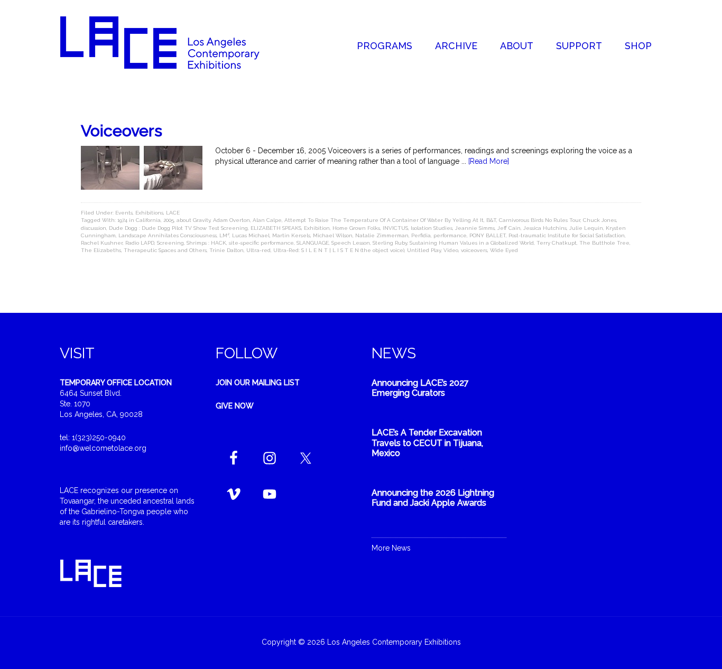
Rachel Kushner (102, 243)
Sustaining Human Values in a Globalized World (472, 243)
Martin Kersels (291, 235)
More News (391, 548)
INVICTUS (395, 228)
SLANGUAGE (313, 243)
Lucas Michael (251, 235)
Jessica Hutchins (545, 228)
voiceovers (474, 250)
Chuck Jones (599, 220)
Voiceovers (121, 131)
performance (450, 235)
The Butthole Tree (604, 243)
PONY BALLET (487, 235)
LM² (224, 235)
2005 (168, 220)
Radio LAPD (139, 243)
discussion (93, 228)
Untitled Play (424, 250)
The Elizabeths (101, 250)
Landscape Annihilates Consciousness (167, 235)
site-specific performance (261, 243)
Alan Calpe (267, 220)
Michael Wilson (333, 235)
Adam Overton (231, 220)
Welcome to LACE (171, 42)
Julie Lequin (586, 228)
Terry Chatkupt (556, 243)
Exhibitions (149, 213)
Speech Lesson (350, 243)
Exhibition (317, 228)
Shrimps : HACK (206, 243)
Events (124, 213)
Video (450, 250)
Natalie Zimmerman (382, 235)
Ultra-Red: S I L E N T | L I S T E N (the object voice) (338, 250)
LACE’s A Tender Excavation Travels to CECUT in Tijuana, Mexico (427, 443)
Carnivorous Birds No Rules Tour (539, 220)
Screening (170, 243)
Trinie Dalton (226, 250)
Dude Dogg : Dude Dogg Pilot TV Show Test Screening (178, 228)
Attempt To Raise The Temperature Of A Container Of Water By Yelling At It (384, 220)
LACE (173, 213)
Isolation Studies (431, 228)
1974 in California (139, 220)
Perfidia (421, 235)
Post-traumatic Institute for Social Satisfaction (566, 235)
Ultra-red (258, 250)
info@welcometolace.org (103, 448)
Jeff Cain (509, 228)
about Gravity (193, 220)
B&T (491, 220)
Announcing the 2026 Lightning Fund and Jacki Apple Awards (433, 498)
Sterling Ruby (390, 243)
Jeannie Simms (475, 228)
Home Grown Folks (356, 228)
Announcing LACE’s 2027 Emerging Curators (420, 388)
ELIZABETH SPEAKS (276, 228)
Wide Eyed (504, 250)
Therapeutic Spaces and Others (165, 250)
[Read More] (488, 161)
